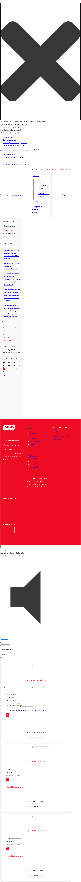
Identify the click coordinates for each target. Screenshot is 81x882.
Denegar (9, 150)
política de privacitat (24, 710)
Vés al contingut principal (9, 164)
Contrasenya (10, 700)
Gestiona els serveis (9, 140)
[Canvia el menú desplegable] (39, 176)
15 (16, 362)
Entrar (36, 737)
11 (6, 362)
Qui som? (36, 209)
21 (14, 365)
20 (11, 365)
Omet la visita (22, 164)
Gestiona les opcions (10, 137)
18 (6, 365)
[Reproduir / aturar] (1, 546)
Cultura (32, 439)
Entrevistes (43, 191)
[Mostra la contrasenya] (18, 703)
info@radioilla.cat (9, 449)
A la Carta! (33, 461)
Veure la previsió (8, 340)
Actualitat (42, 182)
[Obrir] (51, 195)
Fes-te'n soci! (38, 212)
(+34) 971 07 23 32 (65, 169)
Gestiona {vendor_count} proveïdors (15, 143)
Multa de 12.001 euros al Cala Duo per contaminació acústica (12, 266)
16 (19, 362)
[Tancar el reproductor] (0, 642)
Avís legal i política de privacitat (13, 157)
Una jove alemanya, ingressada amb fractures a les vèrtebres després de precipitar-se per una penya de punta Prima (12, 311)
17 (4, 365)
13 (11, 362)
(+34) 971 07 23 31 (51, 169)
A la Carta (37, 204)
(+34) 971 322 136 (17, 445)
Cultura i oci (43, 185)
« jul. (4, 375)
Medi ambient (43, 194)
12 (9, 362)
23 (19, 365)
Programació (38, 207)
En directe (37, 201)
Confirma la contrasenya (14, 706)
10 (4, 362)
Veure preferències (15, 150)
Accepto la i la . (28, 710)
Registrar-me (36, 806)
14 (14, 362)
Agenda (41, 196)
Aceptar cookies (4, 150)
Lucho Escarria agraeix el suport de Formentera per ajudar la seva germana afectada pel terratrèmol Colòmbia (12, 295)
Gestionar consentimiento (5, 645)
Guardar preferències (23, 150)
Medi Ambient (34, 441)
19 (9, 365)
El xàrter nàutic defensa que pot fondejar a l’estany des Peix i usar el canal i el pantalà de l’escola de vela (12, 279)
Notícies (36, 176)
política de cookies (40, 710)
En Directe (33, 459)
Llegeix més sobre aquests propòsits (15, 145)
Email (8, 697)
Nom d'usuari (10, 694)
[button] (40, 61)
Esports (41, 188)
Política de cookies (9, 154)
